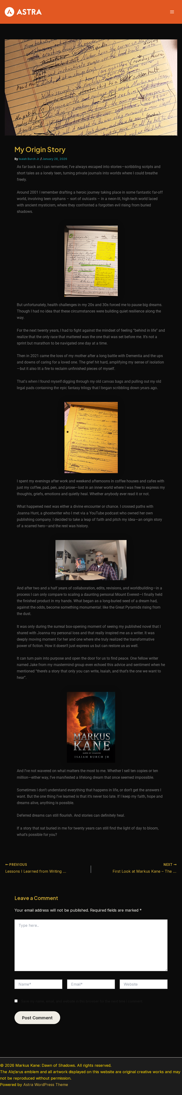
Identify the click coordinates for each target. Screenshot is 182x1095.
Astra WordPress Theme (45, 1084)
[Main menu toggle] (172, 12)
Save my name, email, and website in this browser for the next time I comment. (82, 1001)
